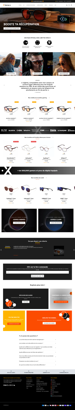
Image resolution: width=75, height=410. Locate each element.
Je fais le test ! (37, 217)
